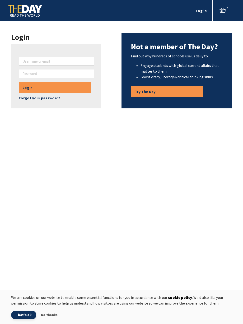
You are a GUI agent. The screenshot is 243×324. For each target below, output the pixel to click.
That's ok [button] (24, 315)
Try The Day (145, 91)
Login (28, 87)
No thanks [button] (49, 315)
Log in (201, 10)
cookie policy (180, 297)
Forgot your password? (40, 98)
